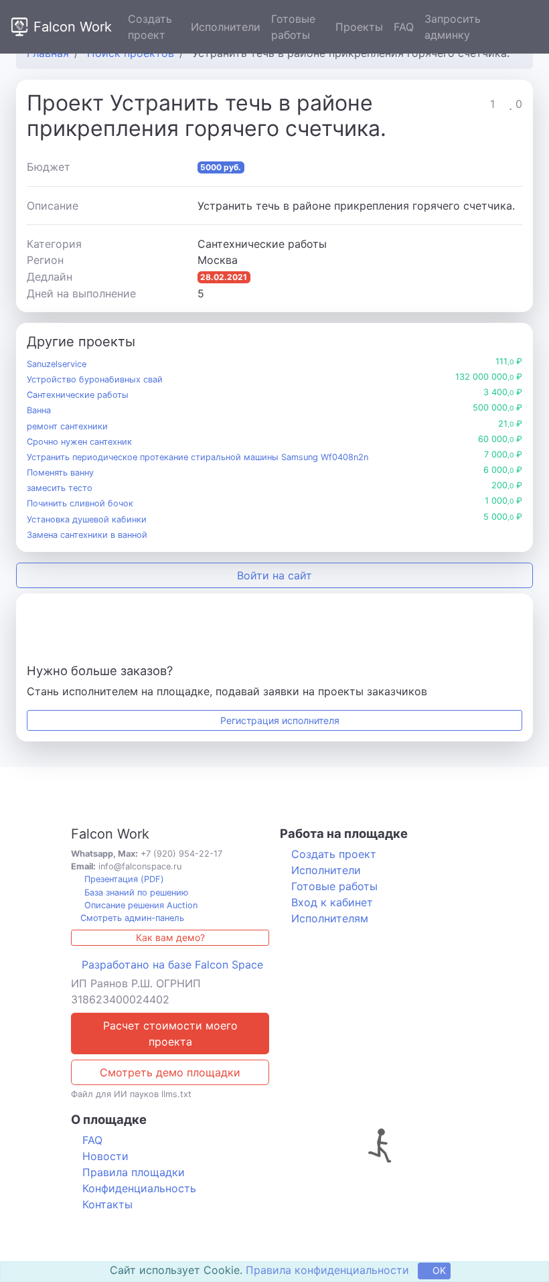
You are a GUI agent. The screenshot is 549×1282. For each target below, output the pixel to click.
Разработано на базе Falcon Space (172, 964)
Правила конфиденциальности (327, 1270)
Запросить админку (452, 27)
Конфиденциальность (139, 1188)
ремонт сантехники (67, 426)
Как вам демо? (170, 937)
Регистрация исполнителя (278, 720)
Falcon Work (72, 27)
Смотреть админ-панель (131, 918)
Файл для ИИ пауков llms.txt (131, 1094)
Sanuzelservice (56, 364)
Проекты (359, 26)
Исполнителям (329, 918)
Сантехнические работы (78, 395)
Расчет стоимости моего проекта (170, 1033)
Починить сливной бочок (80, 503)
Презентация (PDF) (123, 879)
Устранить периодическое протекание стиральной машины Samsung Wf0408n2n (197, 457)
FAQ (404, 26)
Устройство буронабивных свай (95, 379)
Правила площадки (133, 1172)
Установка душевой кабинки (87, 519)
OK (438, 1270)
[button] (529, 26)
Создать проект (150, 27)
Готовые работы (293, 27)
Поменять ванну (60, 473)
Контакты (107, 1204)
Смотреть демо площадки (170, 1072)
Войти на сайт (274, 575)
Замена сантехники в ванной (87, 535)
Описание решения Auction (140, 905)
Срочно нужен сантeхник (79, 442)
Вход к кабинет (332, 902)
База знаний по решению (135, 892)
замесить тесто (59, 488)
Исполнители (225, 26)
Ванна (39, 410)
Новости (105, 1156)
